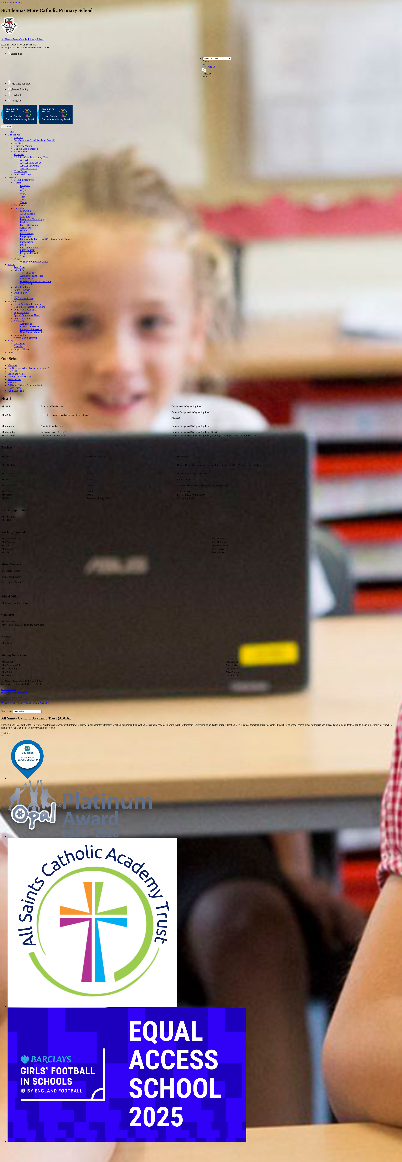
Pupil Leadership (22, 174)
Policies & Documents (25, 309)
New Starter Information (32, 332)
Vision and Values (23, 146)
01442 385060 (8, 689)
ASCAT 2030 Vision (30, 163)
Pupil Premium (21, 312)
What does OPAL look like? (34, 261)
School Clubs (26, 284)
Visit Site (5, 733)
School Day (20, 270)
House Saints (20, 171)
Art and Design (27, 213)
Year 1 (23, 188)
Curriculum (19, 208)
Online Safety (20, 292)
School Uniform (22, 287)
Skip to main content (11, 2)
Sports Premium (22, 318)
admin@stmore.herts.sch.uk (15, 692)
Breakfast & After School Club (35, 281)
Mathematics (26, 242)
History (23, 230)
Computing (25, 216)
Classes (17, 182)
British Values (21, 151)
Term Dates (19, 267)
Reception (25, 185)
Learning (12, 177)
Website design (8, 703)
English (24, 222)
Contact (11, 352)
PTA (16, 295)
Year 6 (23, 202)
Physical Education (29, 247)
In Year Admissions (29, 326)
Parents (11, 264)
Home (11, 131)
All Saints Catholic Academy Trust (31, 157)
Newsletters (19, 343)
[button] (9, 53)
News (10, 340)
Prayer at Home (21, 349)
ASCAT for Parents (30, 165)
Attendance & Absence (31, 275)
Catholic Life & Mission (26, 148)
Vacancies (19, 154)
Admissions (19, 321)
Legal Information (14, 697)
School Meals (27, 278)
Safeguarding (20, 335)
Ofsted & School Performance (29, 304)
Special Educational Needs (27, 315)
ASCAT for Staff (28, 168)
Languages (25, 236)
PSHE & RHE (27, 250)
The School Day (28, 273)
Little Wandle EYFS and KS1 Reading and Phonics (45, 239)
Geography (25, 227)
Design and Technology (32, 219)
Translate (210, 66)
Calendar (18, 346)
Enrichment (19, 205)
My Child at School (23, 298)
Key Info (12, 301)
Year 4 (23, 196)
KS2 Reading (27, 233)
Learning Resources (24, 179)
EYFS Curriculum (29, 225)
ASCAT (24, 160)
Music (23, 244)
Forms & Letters (22, 290)
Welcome (18, 137)
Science (24, 256)
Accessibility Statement (25, 338)
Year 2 (23, 191)
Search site (6, 711)
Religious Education (30, 253)
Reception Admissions (31, 329)
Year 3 (23, 194)
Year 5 (23, 199)
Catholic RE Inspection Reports (29, 306)
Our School (14, 134)
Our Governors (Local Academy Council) (34, 140)
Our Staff (18, 143)
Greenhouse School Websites (34, 703)
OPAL (17, 258)
